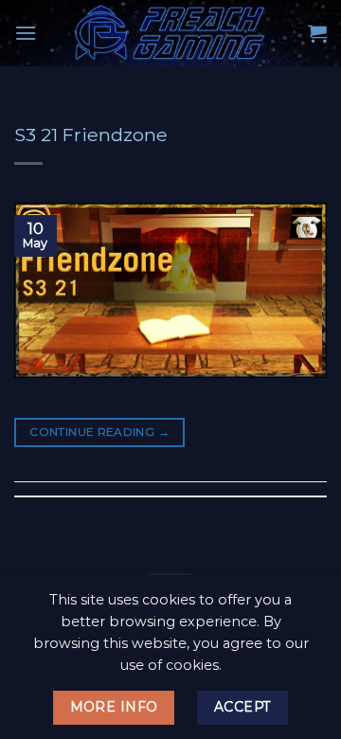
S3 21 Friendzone (91, 134)
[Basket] (317, 33)
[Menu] (25, 32)
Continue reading (99, 431)
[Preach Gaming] (170, 33)
